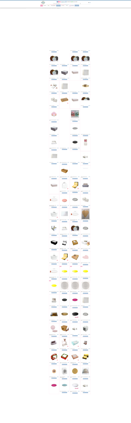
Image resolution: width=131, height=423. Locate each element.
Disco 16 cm (71, 64)
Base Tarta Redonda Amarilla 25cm (73, 277)
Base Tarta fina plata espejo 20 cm (84, 234)
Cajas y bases (42, 11)
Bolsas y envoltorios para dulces (85, 34)
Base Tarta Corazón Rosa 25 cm (84, 263)
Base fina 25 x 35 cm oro (84, 362)
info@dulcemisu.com (77, 415)
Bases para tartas (64, 34)
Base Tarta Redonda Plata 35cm (73, 291)
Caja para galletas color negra (53, 248)
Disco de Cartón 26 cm (73, 162)
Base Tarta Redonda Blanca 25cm (73, 391)
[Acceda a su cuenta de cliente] (88, 2)
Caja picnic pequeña (51, 105)
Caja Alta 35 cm (83, 305)
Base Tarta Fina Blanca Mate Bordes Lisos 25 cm (73, 220)
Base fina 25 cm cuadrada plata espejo (63, 248)
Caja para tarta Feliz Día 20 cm (74, 262)
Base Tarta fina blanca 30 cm (73, 134)
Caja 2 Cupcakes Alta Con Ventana (84, 177)
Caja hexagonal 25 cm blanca (53, 219)
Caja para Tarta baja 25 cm (73, 105)
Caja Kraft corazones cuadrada (72, 248)
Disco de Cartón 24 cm (83, 64)
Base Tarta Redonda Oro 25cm (73, 377)
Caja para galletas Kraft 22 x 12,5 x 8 (52, 177)
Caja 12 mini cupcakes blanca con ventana (63, 234)
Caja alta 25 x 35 (83, 391)
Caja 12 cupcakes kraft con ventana (73, 177)
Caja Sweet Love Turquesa (63, 50)
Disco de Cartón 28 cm (83, 50)
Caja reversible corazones (63, 348)
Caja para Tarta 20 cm (52, 134)
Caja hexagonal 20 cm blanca (53, 262)
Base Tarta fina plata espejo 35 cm (84, 320)
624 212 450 (75, 1)
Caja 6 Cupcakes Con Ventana (84, 134)
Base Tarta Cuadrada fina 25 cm (84, 377)
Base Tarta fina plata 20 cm (63, 134)
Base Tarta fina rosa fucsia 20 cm (73, 306)
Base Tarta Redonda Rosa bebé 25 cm (52, 334)
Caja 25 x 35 (71, 334)
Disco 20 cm (82, 105)
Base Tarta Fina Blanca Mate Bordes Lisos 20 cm (52, 277)
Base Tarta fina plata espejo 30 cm (74, 205)
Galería (63, 1)
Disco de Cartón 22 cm (52, 64)
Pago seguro (59, 415)
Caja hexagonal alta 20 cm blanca (63, 191)
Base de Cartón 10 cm (73, 50)
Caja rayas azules (72, 348)
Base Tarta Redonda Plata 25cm (63, 291)
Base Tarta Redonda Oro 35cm (63, 320)
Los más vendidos (43, 414)
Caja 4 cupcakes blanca (52, 305)
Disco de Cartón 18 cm (62, 64)
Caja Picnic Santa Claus (52, 362)
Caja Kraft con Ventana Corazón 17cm (73, 362)
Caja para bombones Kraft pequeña (63, 334)
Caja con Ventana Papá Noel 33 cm (63, 362)
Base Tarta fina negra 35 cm (63, 305)
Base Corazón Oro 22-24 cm (84, 219)
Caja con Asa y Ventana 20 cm (84, 334)
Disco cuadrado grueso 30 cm (63, 262)
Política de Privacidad (60, 414)
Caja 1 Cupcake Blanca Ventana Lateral (62, 377)
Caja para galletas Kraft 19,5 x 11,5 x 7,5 (63, 177)
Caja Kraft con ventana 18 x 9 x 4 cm (63, 106)
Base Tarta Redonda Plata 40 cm (63, 162)
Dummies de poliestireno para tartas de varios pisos (75, 34)
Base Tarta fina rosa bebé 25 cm (63, 205)
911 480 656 (69, 1)
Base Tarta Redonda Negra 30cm (73, 320)
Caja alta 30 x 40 (83, 162)
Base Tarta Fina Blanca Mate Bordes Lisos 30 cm (52, 205)
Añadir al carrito (54, 65)
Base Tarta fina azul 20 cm (63, 391)
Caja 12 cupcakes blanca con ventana (52, 148)
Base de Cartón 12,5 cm (52, 50)
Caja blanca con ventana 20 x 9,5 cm (84, 191)
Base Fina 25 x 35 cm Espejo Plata (63, 220)
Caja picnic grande (83, 205)
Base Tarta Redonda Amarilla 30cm (63, 277)
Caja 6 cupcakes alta (51, 348)
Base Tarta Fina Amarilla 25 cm (53, 291)
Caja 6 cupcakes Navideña (84, 348)
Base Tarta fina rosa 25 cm (52, 391)
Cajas (54, 34)
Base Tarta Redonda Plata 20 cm (84, 291)
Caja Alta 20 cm (51, 162)
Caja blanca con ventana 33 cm (84, 248)
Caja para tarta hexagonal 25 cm (52, 120)
